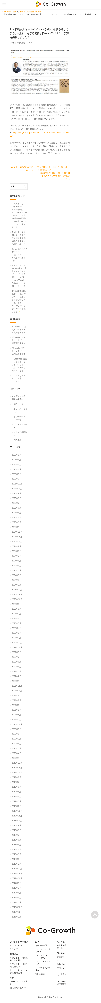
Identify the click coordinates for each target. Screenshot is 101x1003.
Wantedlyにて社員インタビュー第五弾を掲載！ (19, 340)
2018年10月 (17, 821)
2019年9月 (16, 777)
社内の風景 (17, 440)
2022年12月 (17, 643)
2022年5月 (16, 667)
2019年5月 (16, 792)
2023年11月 (17, 594)
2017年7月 (16, 888)
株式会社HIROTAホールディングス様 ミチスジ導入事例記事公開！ (19, 255)
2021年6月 (16, 705)
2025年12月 (17, 484)
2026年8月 (16, 455)
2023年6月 (16, 618)
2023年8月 (16, 609)
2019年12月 (17, 763)
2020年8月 (16, 734)
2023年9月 (16, 604)
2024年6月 (16, 561)
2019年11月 (17, 768)
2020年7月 (16, 739)
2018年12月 (17, 811)
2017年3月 (16, 902)
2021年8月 (16, 695)
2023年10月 (17, 599)
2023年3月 (16, 633)
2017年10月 (17, 878)
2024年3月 (16, 575)
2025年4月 (16, 517)
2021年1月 (16, 720)
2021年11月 (17, 686)
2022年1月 (16, 681)
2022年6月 (16, 662)
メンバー (61, 960)
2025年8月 (16, 498)
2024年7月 (16, 556)
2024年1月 (16, 585)
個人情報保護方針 (18, 988)
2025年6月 (16, 508)
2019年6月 (16, 787)
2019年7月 (16, 782)
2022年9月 (16, 652)
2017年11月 (17, 873)
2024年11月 (17, 537)
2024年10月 (17, 541)
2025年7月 (16, 503)
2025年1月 (16, 527)
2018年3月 (16, 854)
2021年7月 (16, 700)
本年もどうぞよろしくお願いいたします (18, 378)
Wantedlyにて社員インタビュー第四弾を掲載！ (19, 351)
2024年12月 (17, 532)
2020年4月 (16, 753)
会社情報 (61, 957)
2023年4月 (16, 628)
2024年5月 (16, 566)
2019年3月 (16, 801)
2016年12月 (17, 907)
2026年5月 (16, 465)
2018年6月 (16, 840)
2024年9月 (16, 546)
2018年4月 (16, 849)
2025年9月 (16, 493)
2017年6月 (16, 893)
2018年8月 (16, 830)
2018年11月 (17, 816)
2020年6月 (16, 744)
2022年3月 (16, 671)
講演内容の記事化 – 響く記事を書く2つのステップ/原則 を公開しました (55, 176)
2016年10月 (17, 912)
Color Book (62, 964)
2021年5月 (16, 710)
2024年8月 (16, 551)
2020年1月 (16, 758)
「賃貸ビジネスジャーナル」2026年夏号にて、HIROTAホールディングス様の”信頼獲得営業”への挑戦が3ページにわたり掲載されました (19, 215)
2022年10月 (17, 647)
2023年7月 (16, 614)
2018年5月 (16, 845)
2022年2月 (16, 676)
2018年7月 (16, 835)
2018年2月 (16, 859)
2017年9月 (16, 883)
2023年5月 (16, 623)
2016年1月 (16, 917)
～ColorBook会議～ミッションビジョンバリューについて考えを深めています (19, 365)
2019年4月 (16, 796)
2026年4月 (16, 469)
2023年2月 (16, 638)
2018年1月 (16, 864)
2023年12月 (17, 590)
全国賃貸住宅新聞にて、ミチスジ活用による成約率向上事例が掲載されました (18, 238)
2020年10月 (17, 724)
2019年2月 (16, 806)
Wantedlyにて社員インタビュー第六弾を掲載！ (19, 330)
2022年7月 (16, 657)
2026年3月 (16, 474)
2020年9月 (16, 729)
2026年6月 (16, 460)
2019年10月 (17, 772)
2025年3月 (16, 522)
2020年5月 (16, 748)
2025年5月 (16, 513)
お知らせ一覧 (18, 404)
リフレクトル (16, 945)
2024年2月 (16, 580)
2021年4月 (16, 715)
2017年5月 (16, 898)
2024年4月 (16, 570)
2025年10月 (17, 489)
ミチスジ (14, 949)
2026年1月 (16, 479)
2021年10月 (17, 691)
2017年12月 (17, 869)
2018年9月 (16, 825)
